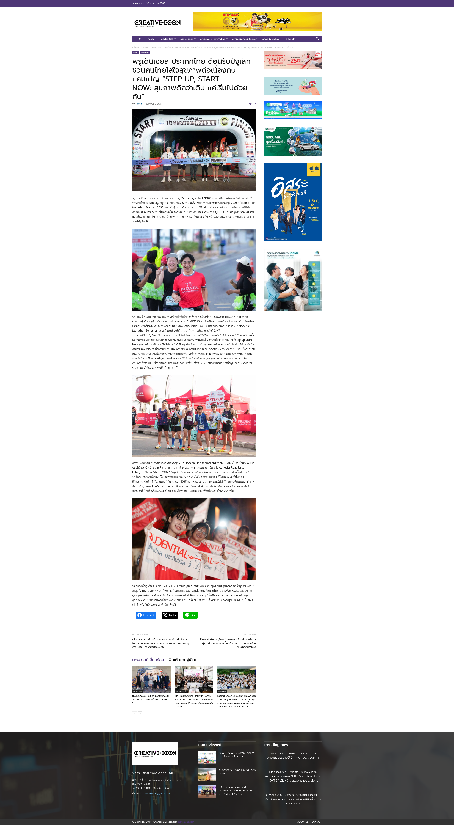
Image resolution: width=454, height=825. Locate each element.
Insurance (156, 47)
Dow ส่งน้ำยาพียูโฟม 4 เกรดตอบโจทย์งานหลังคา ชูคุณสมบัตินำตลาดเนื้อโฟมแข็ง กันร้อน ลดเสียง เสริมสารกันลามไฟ (228, 643)
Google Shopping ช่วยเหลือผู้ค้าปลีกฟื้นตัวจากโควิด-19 (236, 754)
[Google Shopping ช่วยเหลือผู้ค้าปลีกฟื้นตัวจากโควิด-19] (207, 757)
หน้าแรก (136, 47)
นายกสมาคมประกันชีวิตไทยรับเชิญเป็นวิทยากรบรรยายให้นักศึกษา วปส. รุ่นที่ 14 (150, 699)
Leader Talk (167, 39)
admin (139, 103)
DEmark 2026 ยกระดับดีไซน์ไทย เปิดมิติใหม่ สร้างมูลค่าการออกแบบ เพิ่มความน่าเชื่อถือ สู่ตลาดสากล (293, 799)
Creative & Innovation (212, 39)
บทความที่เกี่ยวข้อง (148, 660)
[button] (317, 39)
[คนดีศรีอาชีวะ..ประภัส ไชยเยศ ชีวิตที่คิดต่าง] (207, 774)
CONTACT (317, 821)
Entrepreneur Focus (244, 39)
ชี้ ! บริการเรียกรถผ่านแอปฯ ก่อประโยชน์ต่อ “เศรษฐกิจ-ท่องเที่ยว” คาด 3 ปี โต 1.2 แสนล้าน (236, 790)
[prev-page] (134, 713)
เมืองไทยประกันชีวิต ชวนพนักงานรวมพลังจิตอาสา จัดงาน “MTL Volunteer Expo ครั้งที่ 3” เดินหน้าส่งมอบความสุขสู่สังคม (194, 701)
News (151, 39)
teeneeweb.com (186, 821)
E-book (290, 39)
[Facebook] (319, 3)
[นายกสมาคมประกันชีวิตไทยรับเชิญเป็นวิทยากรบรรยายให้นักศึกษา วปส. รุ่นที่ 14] (151, 679)
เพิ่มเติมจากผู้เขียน (182, 660)
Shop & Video (270, 39)
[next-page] (140, 713)
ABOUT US (302, 821)
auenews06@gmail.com (157, 793)
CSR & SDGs (186, 39)
